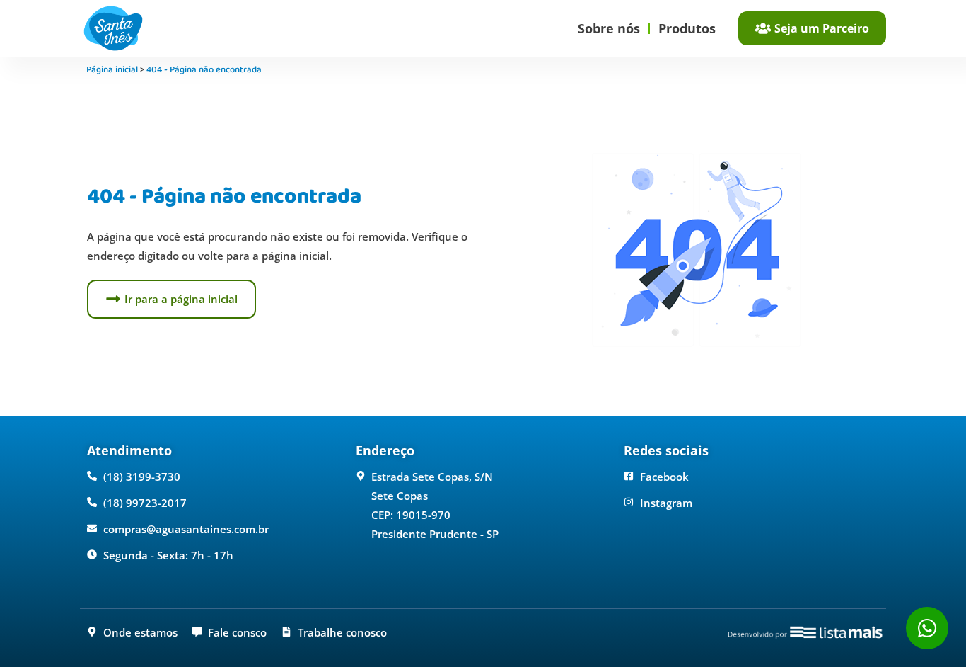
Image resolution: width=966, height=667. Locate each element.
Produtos (687, 28)
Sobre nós (609, 28)
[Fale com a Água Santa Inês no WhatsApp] (927, 628)
